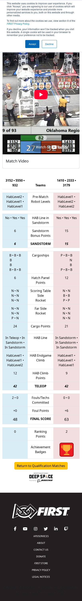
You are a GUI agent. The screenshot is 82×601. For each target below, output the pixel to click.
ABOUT (41, 543)
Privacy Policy (18, 23)
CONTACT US (41, 549)
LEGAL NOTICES (41, 576)
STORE (41, 563)
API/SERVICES (41, 536)
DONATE (41, 556)
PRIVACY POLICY (41, 570)
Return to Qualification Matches (41, 466)
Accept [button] (32, 44)
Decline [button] (49, 44)
